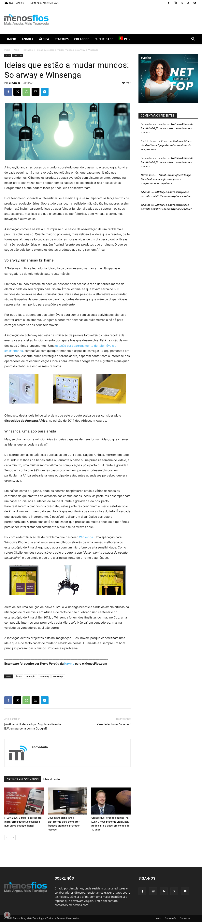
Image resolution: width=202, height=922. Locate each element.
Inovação (28, 49)
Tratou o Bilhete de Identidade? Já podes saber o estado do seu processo (167, 128)
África (44, 39)
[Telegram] (45, 92)
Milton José (147, 175)
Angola (28, 39)
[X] (188, 3)
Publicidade (103, 39)
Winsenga (86, 537)
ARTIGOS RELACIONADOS (23, 779)
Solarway (44, 676)
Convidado (14, 82)
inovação (30, 676)
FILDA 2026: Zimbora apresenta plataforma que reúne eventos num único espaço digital (22, 821)
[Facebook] (169, 3)
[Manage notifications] (7, 915)
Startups (62, 39)
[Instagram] (175, 3)
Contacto (185, 918)
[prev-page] (6, 837)
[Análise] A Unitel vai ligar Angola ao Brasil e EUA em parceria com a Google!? (32, 726)
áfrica (19, 676)
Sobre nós (170, 918)
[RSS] (182, 3)
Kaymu (69, 663)
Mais (16, 49)
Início (11, 39)
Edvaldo (145, 192)
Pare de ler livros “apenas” (114, 724)
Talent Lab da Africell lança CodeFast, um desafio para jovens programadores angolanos (166, 179)
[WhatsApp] (26, 92)
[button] (193, 39)
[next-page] (13, 837)
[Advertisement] (126, 20)
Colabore (81, 39)
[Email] (35, 92)
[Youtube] (195, 3)
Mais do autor (52, 779)
